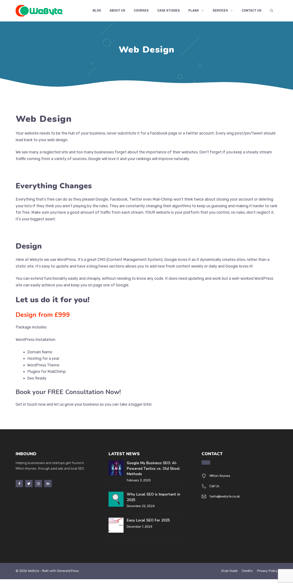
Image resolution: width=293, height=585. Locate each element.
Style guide (229, 571)
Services (220, 10)
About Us (117, 10)
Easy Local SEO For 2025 (148, 520)
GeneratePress (68, 571)
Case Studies (168, 10)
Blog (97, 10)
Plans (193, 10)
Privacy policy (267, 571)
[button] (271, 10)
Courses (141, 10)
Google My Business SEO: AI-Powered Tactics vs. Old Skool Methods (153, 468)
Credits (247, 571)
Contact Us (251, 10)
